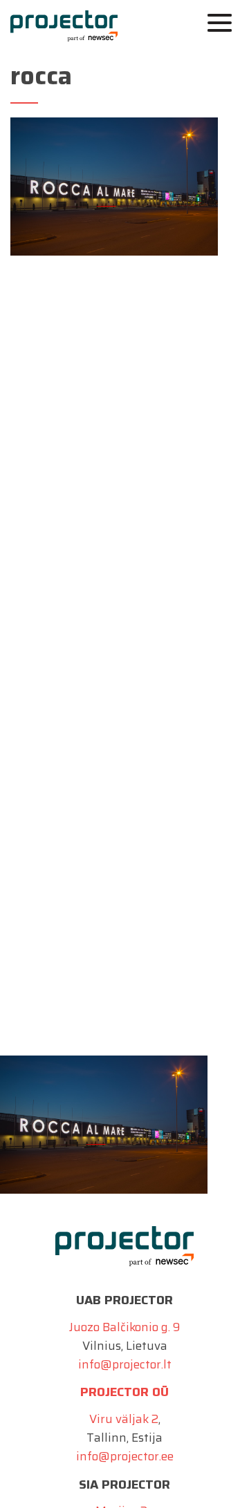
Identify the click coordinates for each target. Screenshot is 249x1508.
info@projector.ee (125, 1456)
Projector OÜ (124, 1392)
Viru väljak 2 (123, 1419)
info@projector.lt (125, 1364)
